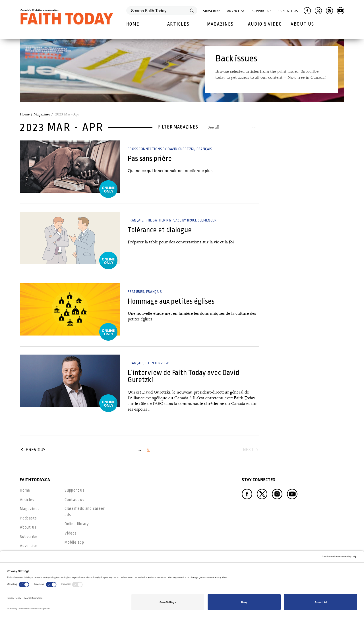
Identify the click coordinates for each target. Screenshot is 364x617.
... (139, 449)
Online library (77, 523)
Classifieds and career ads (85, 511)
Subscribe (211, 11)
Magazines (220, 24)
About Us (302, 24)
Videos (71, 533)
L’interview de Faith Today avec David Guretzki (183, 376)
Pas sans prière (150, 158)
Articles (178, 24)
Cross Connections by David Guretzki (161, 149)
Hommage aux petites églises (171, 301)
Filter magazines (178, 127)
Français (204, 149)
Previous (36, 449)
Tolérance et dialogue (160, 229)
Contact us (74, 499)
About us (28, 527)
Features (136, 292)
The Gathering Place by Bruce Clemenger (181, 220)
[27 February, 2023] (70, 166)
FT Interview (157, 363)
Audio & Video (265, 24)
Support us (74, 490)
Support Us (262, 11)
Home (133, 24)
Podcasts (28, 518)
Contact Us (288, 11)
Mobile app (74, 542)
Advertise (236, 11)
